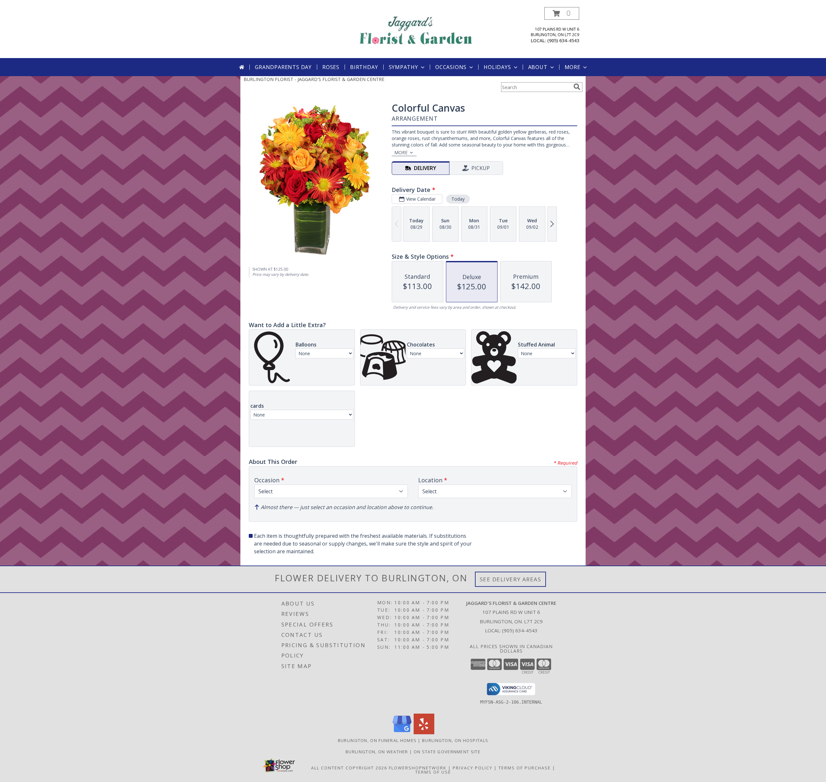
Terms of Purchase (525, 768)
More (572, 67)
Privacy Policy (472, 768)
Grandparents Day (283, 67)
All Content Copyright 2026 (349, 768)
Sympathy (403, 67)
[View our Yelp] (424, 732)
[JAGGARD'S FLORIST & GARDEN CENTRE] (415, 29)
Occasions (451, 67)
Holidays (497, 67)
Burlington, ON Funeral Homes (377, 740)
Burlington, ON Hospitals (455, 740)
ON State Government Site (447, 752)
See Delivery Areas (510, 579)
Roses (330, 67)
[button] (561, 13)
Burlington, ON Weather (377, 752)
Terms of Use (433, 772)
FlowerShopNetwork (418, 768)
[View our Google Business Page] (402, 732)
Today (458, 199)
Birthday (364, 67)
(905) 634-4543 (563, 40)
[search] (577, 86)
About (538, 67)
